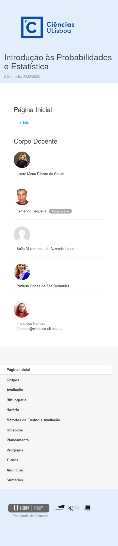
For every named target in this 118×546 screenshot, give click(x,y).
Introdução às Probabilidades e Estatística (58, 61)
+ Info (24, 122)
